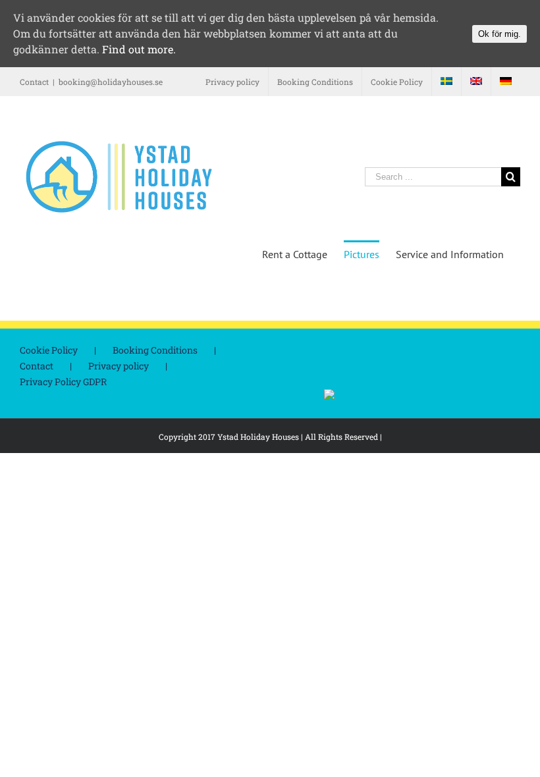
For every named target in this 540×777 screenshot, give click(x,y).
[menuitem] (232, 81)
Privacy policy (118, 366)
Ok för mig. (499, 34)
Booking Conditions (155, 350)
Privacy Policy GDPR (63, 381)
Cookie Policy (49, 350)
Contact (36, 366)
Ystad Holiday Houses (258, 436)
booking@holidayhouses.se (111, 81)
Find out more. (139, 49)
